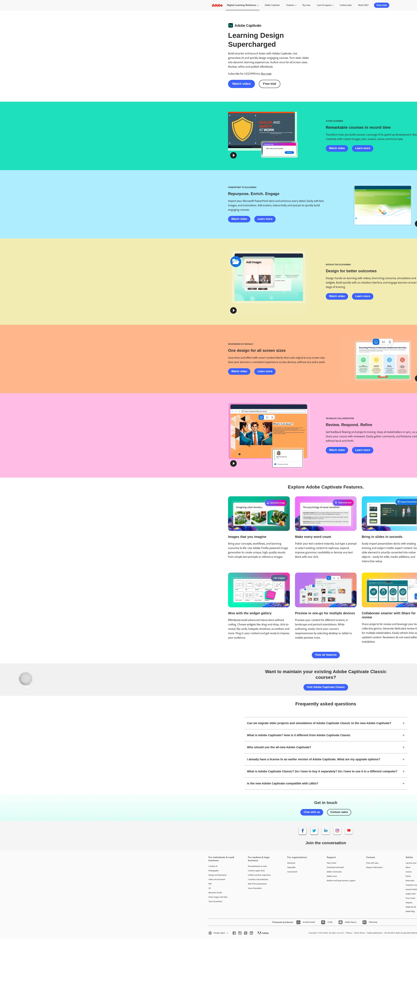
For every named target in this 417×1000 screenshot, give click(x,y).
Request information (374, 867)
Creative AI (212, 866)
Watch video (241, 83)
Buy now (306, 5)
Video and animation (216, 879)
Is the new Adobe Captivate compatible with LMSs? (282, 783)
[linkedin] (251, 933)
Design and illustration (217, 875)
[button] (233, 155)
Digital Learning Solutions (241, 5)
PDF (210, 884)
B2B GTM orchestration (257, 884)
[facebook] (234, 933)
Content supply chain (256, 870)
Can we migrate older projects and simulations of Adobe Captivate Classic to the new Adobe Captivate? (319, 723)
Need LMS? (363, 5)
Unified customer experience (259, 875)
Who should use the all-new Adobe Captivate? (279, 747)
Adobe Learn (332, 876)
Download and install (335, 867)
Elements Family (215, 892)
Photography (213, 870)
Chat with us (312, 812)
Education (291, 863)
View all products (215, 901)
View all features (326, 654)
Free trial (382, 5)
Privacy (349, 933)
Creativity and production (258, 879)
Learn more (362, 148)
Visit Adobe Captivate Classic (326, 687)
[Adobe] (217, 5)
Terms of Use (359, 933)
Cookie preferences (374, 933)
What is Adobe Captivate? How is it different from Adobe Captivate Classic (299, 735)
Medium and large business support (341, 880)
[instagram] (240, 933)
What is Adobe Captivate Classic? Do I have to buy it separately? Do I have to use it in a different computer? (322, 771)
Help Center (331, 863)
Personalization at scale (257, 866)
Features (290, 5)
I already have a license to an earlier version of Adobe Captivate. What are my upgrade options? (313, 759)
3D (209, 888)
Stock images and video (217, 897)
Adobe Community (334, 872)
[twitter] (245, 933)
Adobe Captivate (272, 5)
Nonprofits (291, 867)
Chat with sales (372, 863)
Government (292, 872)
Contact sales (346, 5)
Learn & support (324, 5)
